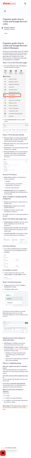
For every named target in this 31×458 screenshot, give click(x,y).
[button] (5, 11)
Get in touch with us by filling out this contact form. (15, 407)
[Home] (9, 3)
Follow (6, 33)
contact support (18, 349)
